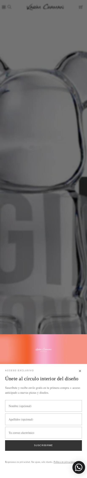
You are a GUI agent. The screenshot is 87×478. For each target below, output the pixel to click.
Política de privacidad (64, 461)
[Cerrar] (80, 371)
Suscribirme (43, 445)
